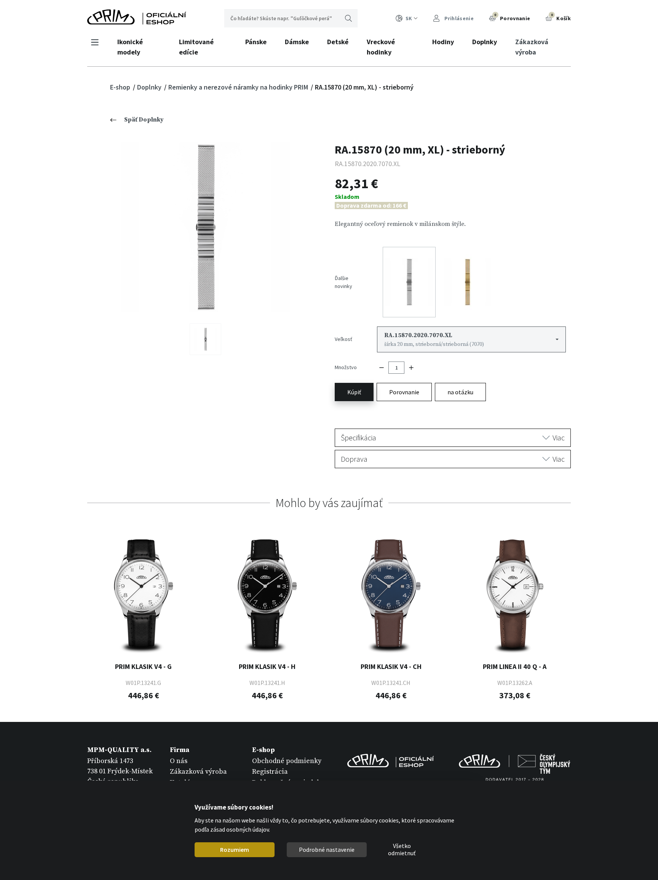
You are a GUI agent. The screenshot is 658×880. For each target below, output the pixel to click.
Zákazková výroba (531, 46)
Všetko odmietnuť (401, 850)
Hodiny (443, 41)
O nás (178, 761)
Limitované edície (196, 46)
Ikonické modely (130, 46)
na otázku (460, 392)
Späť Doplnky (144, 119)
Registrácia (270, 771)
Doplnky (484, 41)
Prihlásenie (458, 18)
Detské (337, 41)
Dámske (297, 41)
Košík (561, 17)
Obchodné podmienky (286, 761)
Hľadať (348, 18)
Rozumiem (234, 849)
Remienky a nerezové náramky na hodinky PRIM (239, 87)
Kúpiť (354, 392)
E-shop (121, 87)
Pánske (256, 41)
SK (409, 18)
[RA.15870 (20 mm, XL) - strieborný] (205, 227)
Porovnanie (512, 17)
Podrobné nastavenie (327, 849)
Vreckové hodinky (381, 46)
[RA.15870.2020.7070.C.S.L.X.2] (205, 339)
